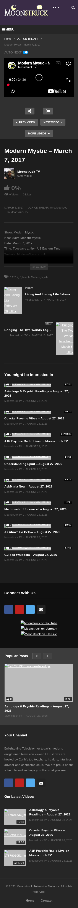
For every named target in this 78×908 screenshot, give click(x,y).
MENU (9, 29)
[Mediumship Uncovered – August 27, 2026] (38, 503)
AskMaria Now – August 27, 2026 (28, 486)
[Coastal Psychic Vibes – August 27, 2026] (38, 412)
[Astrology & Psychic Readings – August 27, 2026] (38, 385)
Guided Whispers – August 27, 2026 (30, 554)
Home (30, 900)
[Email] (41, 609)
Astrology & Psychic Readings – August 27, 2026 (37, 708)
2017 (15, 277)
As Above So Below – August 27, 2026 (32, 532)
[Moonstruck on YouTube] (39, 623)
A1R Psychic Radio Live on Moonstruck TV (36, 441)
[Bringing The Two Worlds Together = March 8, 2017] (38, 342)
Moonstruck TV (28, 171)
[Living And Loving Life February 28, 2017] (38, 304)
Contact (46, 900)
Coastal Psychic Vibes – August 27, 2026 (34, 418)
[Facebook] (8, 609)
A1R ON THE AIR (38, 207)
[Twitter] (30, 609)
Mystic (45, 277)
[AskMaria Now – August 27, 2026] (38, 480)
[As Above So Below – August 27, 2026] (38, 526)
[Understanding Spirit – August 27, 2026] (38, 458)
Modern (35, 277)
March (26, 277)
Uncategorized (58, 207)
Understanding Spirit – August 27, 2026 (33, 464)
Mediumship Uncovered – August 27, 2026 (35, 509)
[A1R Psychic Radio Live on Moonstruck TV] (38, 435)
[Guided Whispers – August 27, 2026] (38, 548)
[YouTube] (19, 609)
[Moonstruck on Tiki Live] (39, 634)
